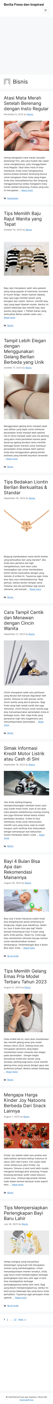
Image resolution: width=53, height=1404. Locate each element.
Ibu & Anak (13, 956)
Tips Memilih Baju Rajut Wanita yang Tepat (23, 219)
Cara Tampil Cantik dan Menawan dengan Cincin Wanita (24, 620)
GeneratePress (26, 1400)
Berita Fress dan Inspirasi (24, 4)
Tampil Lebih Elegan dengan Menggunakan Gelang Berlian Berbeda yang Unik (25, 351)
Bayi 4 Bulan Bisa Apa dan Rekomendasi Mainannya (22, 869)
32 (15, 1319)
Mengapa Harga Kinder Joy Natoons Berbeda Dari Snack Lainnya (25, 1103)
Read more (27, 190)
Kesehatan (12, 198)
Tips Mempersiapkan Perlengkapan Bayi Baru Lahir (26, 1213)
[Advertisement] (26, 44)
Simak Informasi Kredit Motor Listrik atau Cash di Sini (24, 753)
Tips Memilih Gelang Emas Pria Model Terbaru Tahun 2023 (25, 976)
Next (22, 1319)
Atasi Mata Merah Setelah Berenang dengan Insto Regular (26, 103)
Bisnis (10, 325)
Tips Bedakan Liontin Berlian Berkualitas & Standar (26, 487)
